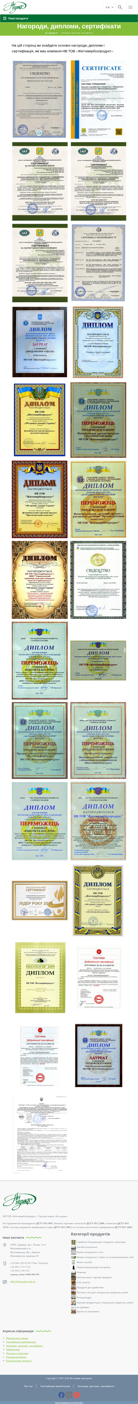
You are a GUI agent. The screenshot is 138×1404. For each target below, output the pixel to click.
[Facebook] (61, 1395)
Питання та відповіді (17, 1353)
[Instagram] (69, 1395)
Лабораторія (13, 1349)
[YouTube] (77, 1395)
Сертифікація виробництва (21, 1341)
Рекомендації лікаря (17, 1338)
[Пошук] (120, 7)
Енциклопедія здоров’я (19, 1360)
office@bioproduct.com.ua (22, 1281)
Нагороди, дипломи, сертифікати (24, 1345)
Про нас (28, 1386)
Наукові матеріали (16, 1357)
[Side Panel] (130, 7)
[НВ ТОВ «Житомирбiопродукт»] (14, 7)
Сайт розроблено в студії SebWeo (69, 1402)
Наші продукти (18, 18)
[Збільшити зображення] (40, 99)
